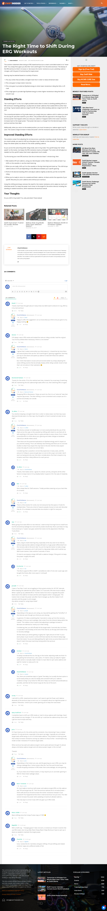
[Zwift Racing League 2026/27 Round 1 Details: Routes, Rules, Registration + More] (77, 162)
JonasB (26, 610)
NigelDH (26, 841)
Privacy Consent (16, 894)
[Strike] (20, 292)
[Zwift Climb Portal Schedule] (42, 897)
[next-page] (76, 119)
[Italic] (15, 292)
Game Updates (86, 176)
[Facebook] (28, 236)
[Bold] (13, 292)
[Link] (31, 292)
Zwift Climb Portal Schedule (57, 895)
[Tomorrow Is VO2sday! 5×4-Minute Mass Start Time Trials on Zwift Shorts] (77, 97)
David (25, 317)
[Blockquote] (27, 292)
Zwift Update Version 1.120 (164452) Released (90, 173)
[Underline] (17, 292)
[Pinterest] (38, 236)
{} (33, 291)
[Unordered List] (24, 292)
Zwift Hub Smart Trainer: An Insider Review (14, 224)
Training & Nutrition (9, 41)
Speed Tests (85, 155)
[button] (102, 3)
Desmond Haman (28, 392)
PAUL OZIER (15, 812)
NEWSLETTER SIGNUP (81, 135)
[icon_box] (12, 900)
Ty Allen (26, 427)
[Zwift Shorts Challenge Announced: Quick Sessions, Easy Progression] (77, 183)
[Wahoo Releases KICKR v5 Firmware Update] (58, 214)
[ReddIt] (43, 236)
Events (84, 102)
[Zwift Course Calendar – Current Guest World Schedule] (42, 888)
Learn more (82, 130)
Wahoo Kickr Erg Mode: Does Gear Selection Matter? (35, 224)
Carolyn (26, 674)
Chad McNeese (14, 60)
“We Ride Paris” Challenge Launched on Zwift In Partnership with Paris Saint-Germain (90, 111)
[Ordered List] (22, 292)
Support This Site (80, 125)
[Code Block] (29, 292)
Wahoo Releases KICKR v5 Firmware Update (58, 224)
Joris (25, 761)
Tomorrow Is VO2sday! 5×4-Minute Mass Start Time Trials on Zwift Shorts (57, 879)
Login (65, 280)
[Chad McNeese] (6, 60)
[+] (36, 291)
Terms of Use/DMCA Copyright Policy (13, 890)
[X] (33, 236)
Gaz (25, 502)
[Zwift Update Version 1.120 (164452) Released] (77, 174)
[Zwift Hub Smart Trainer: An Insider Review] (14, 214)
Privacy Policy (6, 894)
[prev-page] (74, 119)
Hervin (26, 349)
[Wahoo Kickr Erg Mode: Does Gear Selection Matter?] (36, 214)
